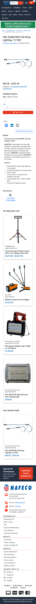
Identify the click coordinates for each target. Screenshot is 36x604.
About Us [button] (27, 15)
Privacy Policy (17, 585)
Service (21, 15)
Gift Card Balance (9, 563)
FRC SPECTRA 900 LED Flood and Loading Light (16, 396)
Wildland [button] (25, 11)
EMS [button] (30, 8)
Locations (7, 585)
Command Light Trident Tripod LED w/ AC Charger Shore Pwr (17, 252)
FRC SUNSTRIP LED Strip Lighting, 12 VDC (14, 452)
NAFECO (18, 506)
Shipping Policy (9, 519)
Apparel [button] (17, 11)
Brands (15, 15)
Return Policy (8, 522)
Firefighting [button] (16, 8)
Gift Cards (5, 18)
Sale (10, 15)
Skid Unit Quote (9, 554)
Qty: (4, 104)
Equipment (19, 30)
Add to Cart (19, 112)
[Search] (20, 3)
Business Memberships (11, 528)
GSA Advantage (9, 557)
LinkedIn (9, 580)
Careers (23, 587)
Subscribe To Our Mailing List (26, 473)
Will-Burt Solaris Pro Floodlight (17, 300)
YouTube (9, 578)
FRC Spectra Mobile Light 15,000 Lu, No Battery (17, 347)
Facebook (10, 572)
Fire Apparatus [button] (6, 8)
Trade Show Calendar (11, 533)
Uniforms (4, 15)
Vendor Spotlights (10, 545)
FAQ (5, 525)
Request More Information (24, 131)
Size (4, 97)
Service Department (10, 552)
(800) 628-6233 (20, 502)
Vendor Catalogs (9, 542)
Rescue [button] (10, 11)
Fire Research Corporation (10, 43)
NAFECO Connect (9, 566)
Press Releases (9, 530)
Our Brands (8, 540)
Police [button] (24, 8)
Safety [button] (4, 11)
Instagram (10, 575)
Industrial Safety (11, 30)
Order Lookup (8, 560)
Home (3, 30)
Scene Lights (27, 30)
